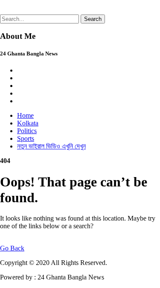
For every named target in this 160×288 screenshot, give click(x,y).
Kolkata (27, 123)
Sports (25, 138)
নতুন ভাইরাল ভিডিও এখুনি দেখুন (51, 146)
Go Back (12, 248)
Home (25, 115)
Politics (27, 130)
